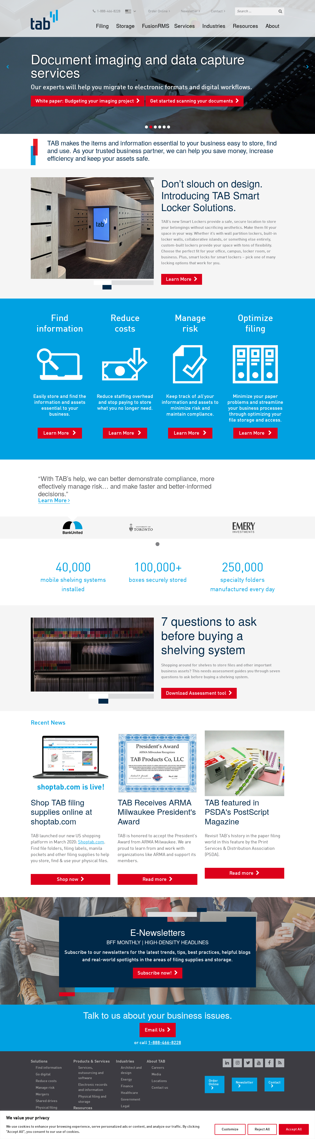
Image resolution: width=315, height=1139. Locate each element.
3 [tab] (155, 126)
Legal (125, 1106)
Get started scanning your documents (191, 101)
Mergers (42, 1094)
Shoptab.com (91, 842)
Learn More (178, 279)
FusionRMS (155, 25)
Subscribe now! (155, 973)
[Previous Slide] (7, 67)
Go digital (43, 1074)
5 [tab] (164, 126)
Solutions (39, 1062)
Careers (158, 1067)
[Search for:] (259, 11)
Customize (230, 1129)
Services (184, 25)
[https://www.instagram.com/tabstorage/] (237, 1063)
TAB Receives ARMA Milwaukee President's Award (157, 811)
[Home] (49, 20)
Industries (213, 25)
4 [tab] (159, 126)
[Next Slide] (307, 67)
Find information (49, 1067)
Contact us (160, 1087)
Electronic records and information (92, 1087)
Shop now (67, 879)
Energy (126, 1079)
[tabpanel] (157, 67)
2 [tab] (150, 126)
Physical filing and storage (92, 1099)
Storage (125, 25)
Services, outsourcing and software (91, 1073)
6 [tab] (168, 126)
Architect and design (131, 1070)
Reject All (262, 1129)
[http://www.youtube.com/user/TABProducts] (258, 1063)
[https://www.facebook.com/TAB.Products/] (269, 1063)
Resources (245, 25)
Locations (159, 1081)
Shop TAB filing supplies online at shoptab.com (61, 811)
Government (130, 1099)
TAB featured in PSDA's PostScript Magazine (237, 811)
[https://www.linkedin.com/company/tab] (227, 1063)
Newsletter (189, 11)
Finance (127, 1086)
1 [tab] (146, 126)
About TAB (156, 1062)
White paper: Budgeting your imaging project (84, 101)
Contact (217, 11)
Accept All (294, 1129)
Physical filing (46, 1107)
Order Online (158, 11)
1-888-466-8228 (108, 11)
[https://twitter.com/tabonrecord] (248, 1063)
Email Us (155, 1030)
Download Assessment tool (196, 693)
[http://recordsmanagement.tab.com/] (280, 1063)
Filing (102, 25)
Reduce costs (46, 1081)
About (272, 25)
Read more (154, 879)
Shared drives (46, 1101)
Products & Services (91, 1062)
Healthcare (129, 1093)
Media (156, 1074)
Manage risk (45, 1087)
